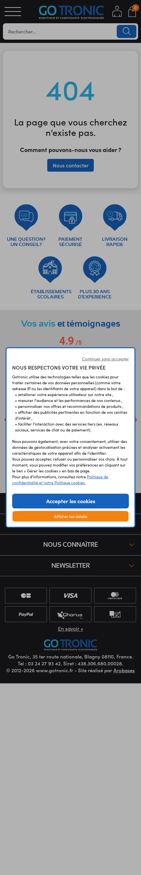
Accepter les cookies (70, 500)
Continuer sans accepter (105, 359)
